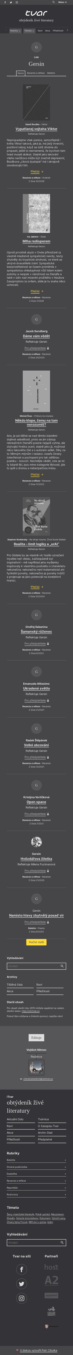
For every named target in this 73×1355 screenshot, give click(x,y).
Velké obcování (36, 745)
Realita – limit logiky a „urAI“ (36, 544)
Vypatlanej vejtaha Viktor (36, 129)
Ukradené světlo (36, 688)
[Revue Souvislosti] (51, 1296)
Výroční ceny (58, 1218)
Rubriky (14, 30)
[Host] (51, 1267)
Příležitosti (58, 30)
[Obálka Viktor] (36, 102)
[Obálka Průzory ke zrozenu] (36, 391)
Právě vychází (42, 1214)
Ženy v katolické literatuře (20, 1214)
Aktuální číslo (15, 1119)
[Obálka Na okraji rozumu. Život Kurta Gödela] (36, 516)
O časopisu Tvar (48, 1126)
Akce (47, 30)
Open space (36, 802)
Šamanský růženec (36, 631)
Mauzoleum (57, 1214)
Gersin (21, 73)
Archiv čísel (45, 1132)
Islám (50, 1222)
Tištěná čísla (15, 984)
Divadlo (11, 1218)
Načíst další (36, 942)
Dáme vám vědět (36, 336)
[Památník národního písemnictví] (51, 1312)
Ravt (40, 30)
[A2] (51, 1281)
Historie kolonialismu (27, 1218)
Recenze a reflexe (36, 73)
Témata (28, 30)
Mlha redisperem (36, 241)
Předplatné (45, 1139)
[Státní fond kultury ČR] (51, 1326)
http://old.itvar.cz (31, 1011)
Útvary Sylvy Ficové (17, 1222)
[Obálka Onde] (36, 213)
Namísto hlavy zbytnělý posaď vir (36, 915)
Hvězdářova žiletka (36, 859)
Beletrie (51, 73)
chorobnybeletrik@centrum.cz (38, 1079)
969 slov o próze (37, 1222)
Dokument (45, 1218)
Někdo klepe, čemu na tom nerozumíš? (36, 422)
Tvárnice (43, 1119)
